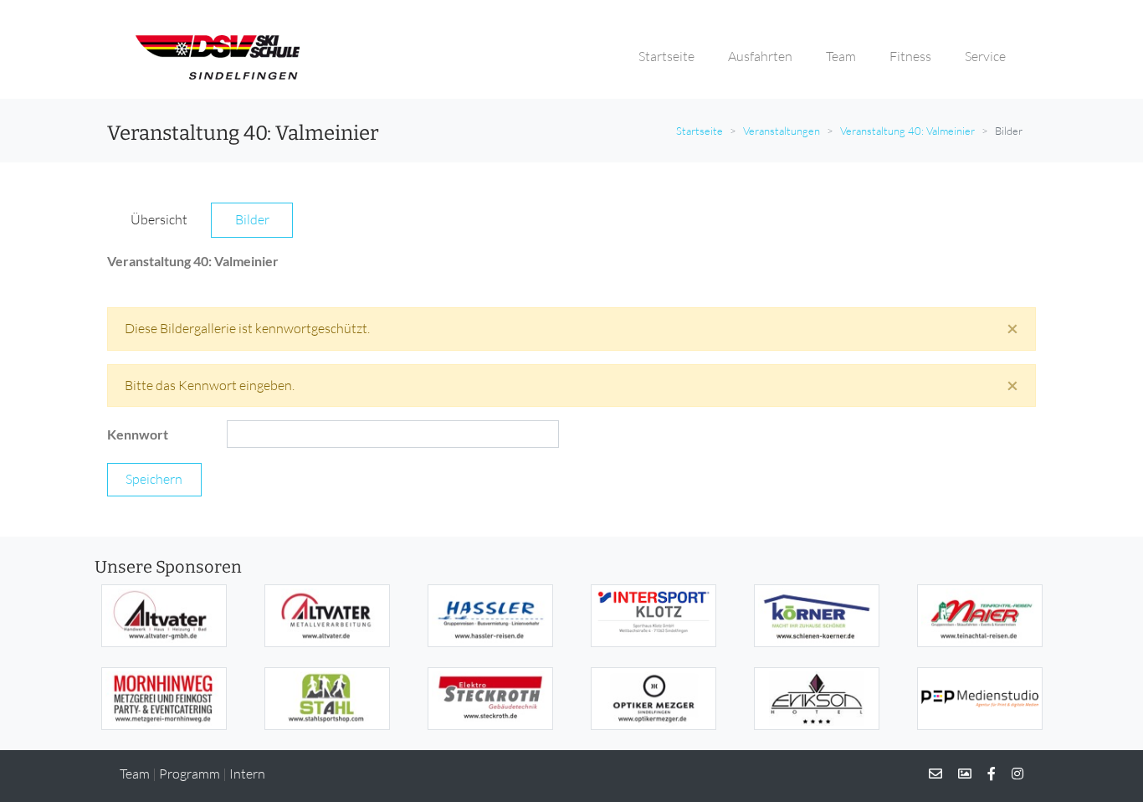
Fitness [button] (910, 56)
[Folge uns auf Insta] (1010, 773)
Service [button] (985, 56)
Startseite (699, 130)
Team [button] (841, 56)
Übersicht (159, 219)
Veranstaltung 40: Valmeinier (907, 130)
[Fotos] (958, 773)
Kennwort (137, 434)
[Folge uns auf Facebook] (985, 773)
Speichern (154, 478)
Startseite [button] (666, 56)
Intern (247, 773)
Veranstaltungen (781, 130)
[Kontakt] (935, 773)
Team (135, 773)
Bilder (252, 219)
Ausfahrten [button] (760, 56)
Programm (189, 773)
